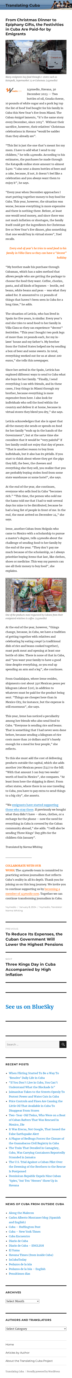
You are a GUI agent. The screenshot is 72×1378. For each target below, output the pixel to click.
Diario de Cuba (18, 1241)
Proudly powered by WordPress (43, 1371)
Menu (61, 5)
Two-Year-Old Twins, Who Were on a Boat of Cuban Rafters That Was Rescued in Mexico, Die (37, 1120)
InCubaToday (17, 1259)
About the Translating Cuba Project (29, 1360)
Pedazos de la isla (20, 1264)
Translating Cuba (23, 5)
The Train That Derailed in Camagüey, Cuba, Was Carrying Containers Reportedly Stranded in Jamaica (37, 1152)
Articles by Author (17, 1352)
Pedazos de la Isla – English (27, 1269)
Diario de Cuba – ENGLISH (26, 1245)
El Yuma (14, 1250)
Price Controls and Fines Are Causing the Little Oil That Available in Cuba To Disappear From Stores (36, 1106)
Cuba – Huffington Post (25, 1227)
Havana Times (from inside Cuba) (31, 1255)
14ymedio (11, 907)
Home (10, 1344)
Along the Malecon (21, 1213)
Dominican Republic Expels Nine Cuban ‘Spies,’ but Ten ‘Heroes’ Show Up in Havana (35, 1180)
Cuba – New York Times (25, 1231)
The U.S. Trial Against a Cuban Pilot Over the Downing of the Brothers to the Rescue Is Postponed (37, 1166)
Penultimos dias (19, 1273)
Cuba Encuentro (19, 1236)
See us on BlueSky (30, 1007)
